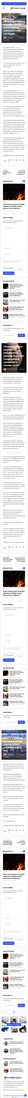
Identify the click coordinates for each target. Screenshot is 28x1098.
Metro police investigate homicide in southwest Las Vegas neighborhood (16, 294)
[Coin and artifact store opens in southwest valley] (5, 302)
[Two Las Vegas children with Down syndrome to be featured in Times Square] (5, 309)
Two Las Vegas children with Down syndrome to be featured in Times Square (16, 308)
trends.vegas (10, 37)
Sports (9, 1017)
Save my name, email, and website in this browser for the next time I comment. (12, 261)
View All (23, 281)
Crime (9, 343)
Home (5, 17)
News (9, 17)
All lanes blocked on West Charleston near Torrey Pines (17, 315)
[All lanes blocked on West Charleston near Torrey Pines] (5, 316)
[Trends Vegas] (14, 8)
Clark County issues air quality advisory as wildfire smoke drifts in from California (13, 206)
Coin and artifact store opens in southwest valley (17, 301)
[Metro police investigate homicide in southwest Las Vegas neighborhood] (3, 4)
